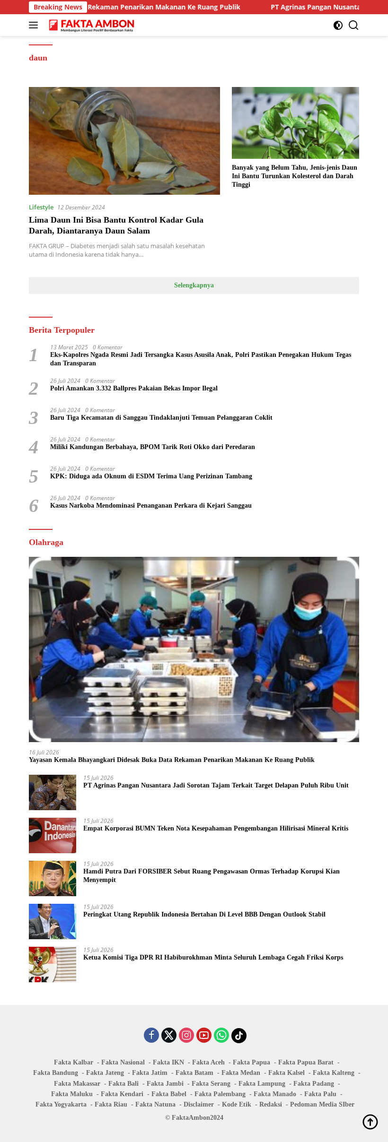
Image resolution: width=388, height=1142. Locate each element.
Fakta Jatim (150, 1072)
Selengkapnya (194, 285)
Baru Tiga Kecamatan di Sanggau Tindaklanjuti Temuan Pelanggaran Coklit (161, 417)
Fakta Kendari (122, 1094)
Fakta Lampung (261, 1083)
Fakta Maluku (72, 1094)
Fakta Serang (211, 1083)
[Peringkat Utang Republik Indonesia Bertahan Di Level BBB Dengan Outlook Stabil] (52, 921)
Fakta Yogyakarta (61, 1104)
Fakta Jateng (105, 1072)
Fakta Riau (111, 1104)
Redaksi (270, 1104)
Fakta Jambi (165, 1083)
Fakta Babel (168, 1094)
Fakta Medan (240, 1072)
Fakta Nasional (123, 1062)
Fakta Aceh (208, 1062)
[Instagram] (186, 1036)
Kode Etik (236, 1104)
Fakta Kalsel (286, 1072)
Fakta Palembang (220, 1094)
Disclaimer (199, 1104)
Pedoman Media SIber (322, 1104)
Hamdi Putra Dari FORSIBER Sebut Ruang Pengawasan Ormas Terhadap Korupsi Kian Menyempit (211, 875)
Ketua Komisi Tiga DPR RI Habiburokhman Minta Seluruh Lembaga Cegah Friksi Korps (213, 957)
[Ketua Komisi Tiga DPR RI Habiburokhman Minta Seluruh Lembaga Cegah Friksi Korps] (52, 964)
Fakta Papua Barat (306, 1062)
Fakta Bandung (55, 1072)
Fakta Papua (251, 1062)
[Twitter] (168, 1036)
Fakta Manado (275, 1094)
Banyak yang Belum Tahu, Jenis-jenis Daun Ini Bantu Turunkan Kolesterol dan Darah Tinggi (294, 176)
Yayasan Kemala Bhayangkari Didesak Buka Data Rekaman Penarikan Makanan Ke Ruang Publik (172, 759)
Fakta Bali (123, 1083)
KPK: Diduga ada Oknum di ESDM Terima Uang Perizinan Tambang (151, 476)
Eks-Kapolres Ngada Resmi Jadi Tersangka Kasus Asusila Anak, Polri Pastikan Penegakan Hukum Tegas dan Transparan (200, 359)
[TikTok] (239, 1035)
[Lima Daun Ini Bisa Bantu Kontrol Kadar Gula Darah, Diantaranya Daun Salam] (124, 140)
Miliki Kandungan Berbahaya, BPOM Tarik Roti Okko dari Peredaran (152, 446)
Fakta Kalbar (73, 1062)
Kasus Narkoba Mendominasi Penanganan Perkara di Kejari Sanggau (151, 505)
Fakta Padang (313, 1083)
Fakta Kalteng (333, 1072)
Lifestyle (41, 207)
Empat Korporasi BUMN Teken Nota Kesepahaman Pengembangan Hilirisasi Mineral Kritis (215, 828)
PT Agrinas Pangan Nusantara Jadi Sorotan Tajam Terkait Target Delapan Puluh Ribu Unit (216, 785)
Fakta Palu (320, 1094)
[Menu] (35, 25)
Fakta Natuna (155, 1104)
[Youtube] (204, 1036)
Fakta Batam (194, 1072)
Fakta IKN (168, 1062)
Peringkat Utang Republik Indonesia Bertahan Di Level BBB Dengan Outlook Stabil (204, 914)
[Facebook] (151, 1036)
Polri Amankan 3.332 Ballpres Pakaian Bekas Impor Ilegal (134, 388)
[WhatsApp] (221, 1036)
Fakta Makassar (77, 1083)
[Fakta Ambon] (90, 25)
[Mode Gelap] (338, 25)
